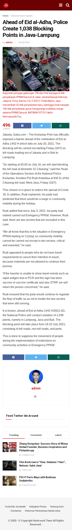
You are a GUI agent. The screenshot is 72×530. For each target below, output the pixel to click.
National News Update (22, 16)
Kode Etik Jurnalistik (15, 506)
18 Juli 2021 (24, 42)
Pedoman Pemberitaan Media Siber (42, 510)
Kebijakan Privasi (37, 506)
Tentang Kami (57, 506)
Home (5, 16)
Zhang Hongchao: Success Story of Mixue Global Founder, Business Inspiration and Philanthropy (43, 447)
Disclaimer (16, 510)
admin (9, 42)
